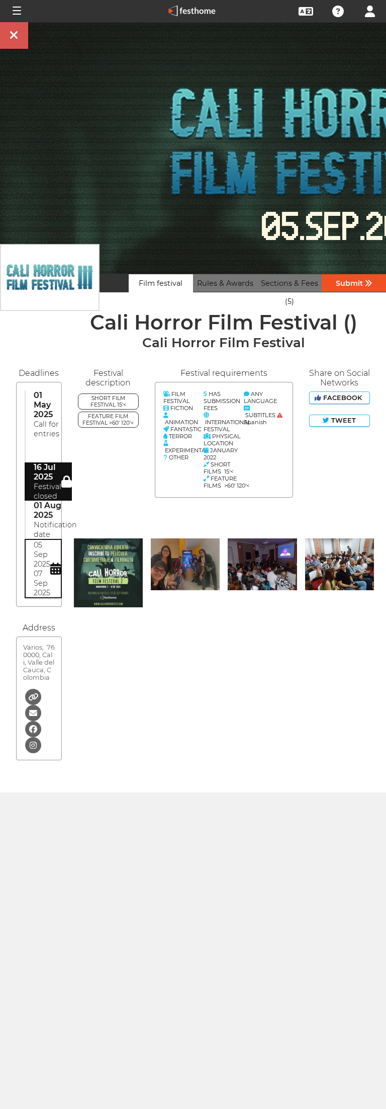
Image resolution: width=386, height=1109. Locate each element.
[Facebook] (33, 728)
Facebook (342, 398)
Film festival (160, 283)
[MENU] (16, 11)
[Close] (14, 35)
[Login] (370, 10)
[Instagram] (33, 744)
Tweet (342, 420)
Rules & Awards (225, 283)
